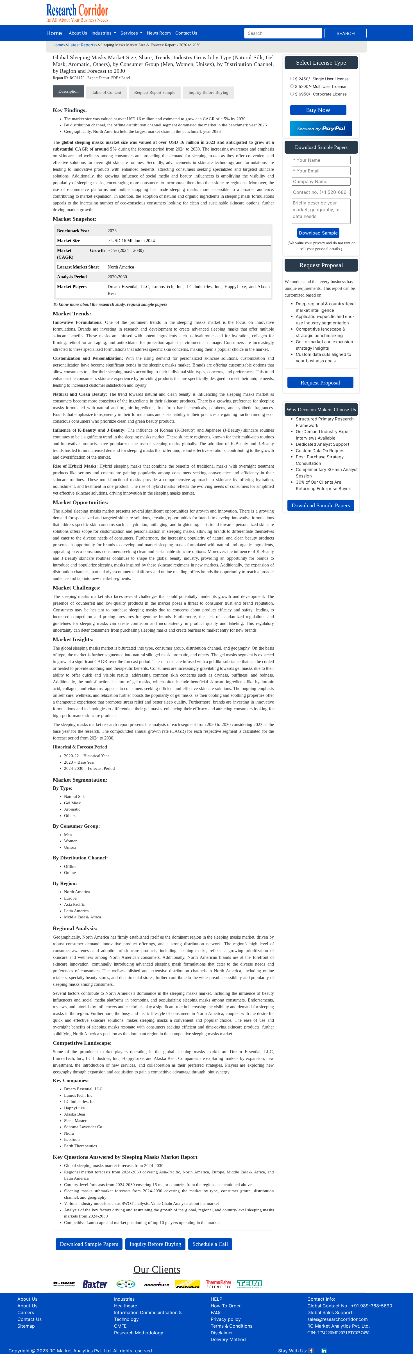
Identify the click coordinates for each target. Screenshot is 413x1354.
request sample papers (147, 304)
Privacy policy (226, 1319)
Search (346, 33)
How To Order (226, 1306)
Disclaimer (222, 1332)
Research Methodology (138, 1332)
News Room (159, 33)
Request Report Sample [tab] (154, 92)
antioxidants (127, 342)
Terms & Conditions (231, 1326)
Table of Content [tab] (106, 92)
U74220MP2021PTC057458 (343, 1332)
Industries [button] (102, 33)
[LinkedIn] (324, 1350)
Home (54, 33)
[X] (317, 1350)
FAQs (216, 1312)
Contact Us (186, 33)
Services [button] (130, 33)
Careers (25, 1312)
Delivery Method (228, 1339)
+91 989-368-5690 (371, 1306)
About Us (78, 33)
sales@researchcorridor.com (337, 1319)
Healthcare (125, 1306)
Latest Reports (81, 44)
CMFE (120, 1326)
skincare (98, 1020)
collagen (70, 688)
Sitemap (26, 1326)
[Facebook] (311, 1350)
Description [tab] (68, 91)
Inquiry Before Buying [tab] (208, 92)
